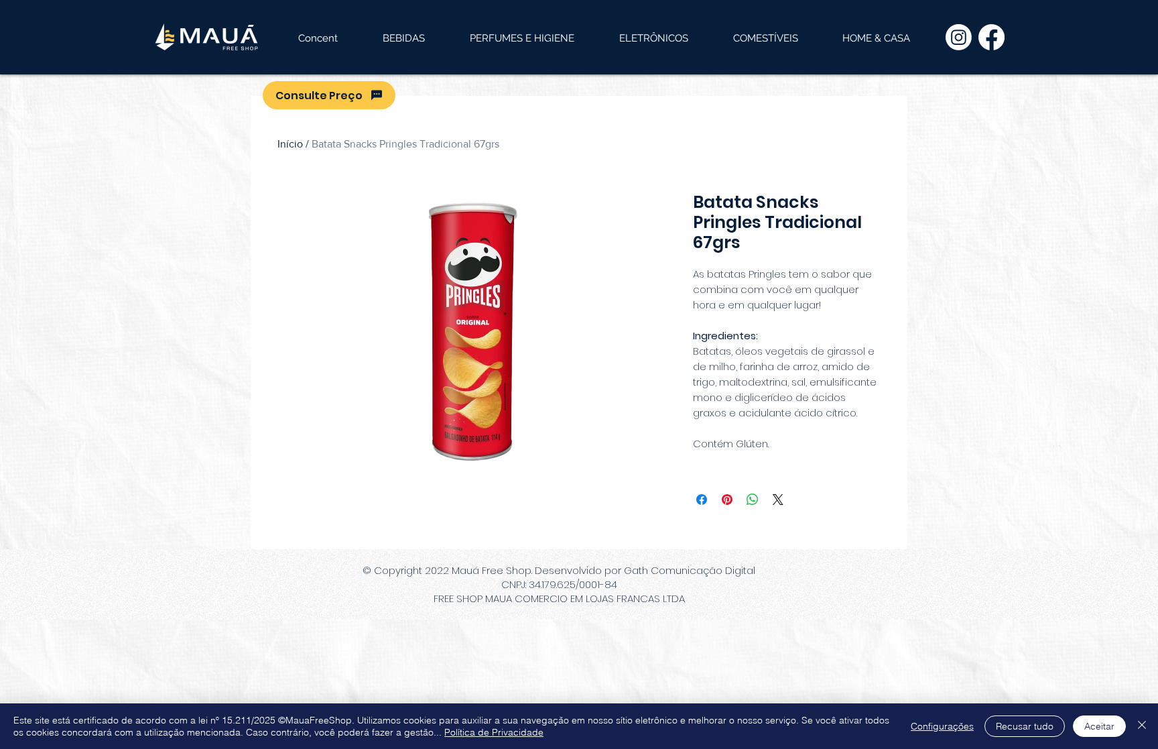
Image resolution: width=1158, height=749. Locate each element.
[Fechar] (1142, 726)
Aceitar (1099, 726)
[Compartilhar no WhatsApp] (753, 500)
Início (290, 144)
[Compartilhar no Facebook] (702, 500)
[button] (403, 38)
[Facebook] (991, 37)
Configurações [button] (942, 726)
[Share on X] (778, 500)
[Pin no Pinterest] (727, 500)
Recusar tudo (1024, 726)
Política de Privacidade (493, 732)
